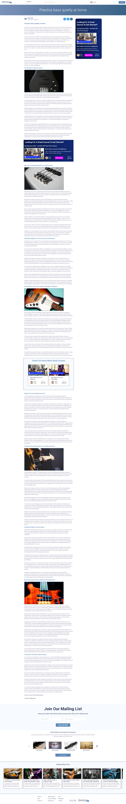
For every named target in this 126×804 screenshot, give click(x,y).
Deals (38, 798)
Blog (59, 796)
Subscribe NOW (63, 725)
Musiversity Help (51, 796)
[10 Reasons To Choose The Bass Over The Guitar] (13, 778)
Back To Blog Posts (30, 698)
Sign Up (122, 2)
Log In (114, 2)
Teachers (60, 800)
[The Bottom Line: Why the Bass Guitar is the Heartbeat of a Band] (32, 778)
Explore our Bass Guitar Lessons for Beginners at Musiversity (38, 690)
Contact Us (39, 800)
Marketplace (61, 798)
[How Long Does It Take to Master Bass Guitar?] (72, 778)
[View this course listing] (34, 153)
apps (26, 2)
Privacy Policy (51, 800)
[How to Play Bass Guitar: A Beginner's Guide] (52, 778)
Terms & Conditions (52, 798)
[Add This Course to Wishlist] (42, 150)
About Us (39, 796)
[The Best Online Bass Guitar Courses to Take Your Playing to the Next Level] (111, 778)
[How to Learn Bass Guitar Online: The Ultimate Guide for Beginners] (92, 778)
